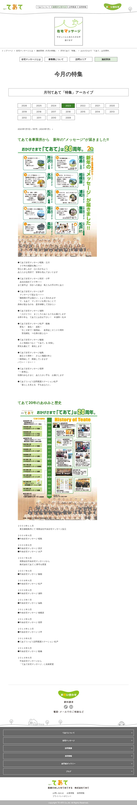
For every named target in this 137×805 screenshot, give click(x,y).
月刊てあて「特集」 (68, 50)
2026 (24, 105)
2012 (24, 117)
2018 (38, 111)
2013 (112, 111)
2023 (68, 105)
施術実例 (106, 59)
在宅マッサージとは (24, 50)
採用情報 (82, 7)
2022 (82, 105)
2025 (39, 105)
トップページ (7, 50)
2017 (53, 111)
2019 (24, 111)
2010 (53, 117)
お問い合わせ (58, 793)
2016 (68, 111)
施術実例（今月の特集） (46, 50)
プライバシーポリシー (62, 796)
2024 (53, 105)
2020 (112, 105)
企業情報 (70, 793)
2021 (97, 105)
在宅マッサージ (59, 7)
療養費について (56, 59)
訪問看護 (72, 7)
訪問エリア (81, 59)
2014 (97, 111)
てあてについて (43, 7)
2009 (68, 117)
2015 (82, 111)
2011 (39, 117)
